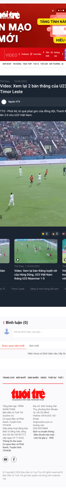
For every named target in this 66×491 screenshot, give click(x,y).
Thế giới (44, 64)
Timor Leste (17, 289)
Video (43, 377)
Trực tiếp (27, 64)
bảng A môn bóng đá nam (44, 289)
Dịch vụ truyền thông (43, 431)
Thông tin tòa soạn (12, 441)
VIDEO (11, 55)
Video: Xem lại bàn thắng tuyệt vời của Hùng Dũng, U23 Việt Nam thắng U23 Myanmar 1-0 (35, 274)
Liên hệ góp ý (40, 438)
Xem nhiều (33, 377)
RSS (51, 438)
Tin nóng (17, 64)
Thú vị (36, 64)
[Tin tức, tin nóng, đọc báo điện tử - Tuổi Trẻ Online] (3, 54)
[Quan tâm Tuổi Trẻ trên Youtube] (5, 459)
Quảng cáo (57, 54)
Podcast (25, 54)
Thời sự (52, 377)
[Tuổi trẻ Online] (28, 394)
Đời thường (54, 64)
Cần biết (47, 54)
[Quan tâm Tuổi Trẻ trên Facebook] (14, 459)
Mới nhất (7, 64)
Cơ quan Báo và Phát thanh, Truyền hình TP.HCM (13, 447)
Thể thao (5, 81)
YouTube (37, 54)
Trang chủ (8, 377)
